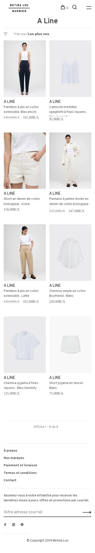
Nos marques (14, 458)
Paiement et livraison (20, 465)
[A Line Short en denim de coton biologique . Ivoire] (25, 161)
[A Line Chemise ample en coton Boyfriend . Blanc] (70, 253)
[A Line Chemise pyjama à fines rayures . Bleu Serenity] (25, 345)
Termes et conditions (20, 473)
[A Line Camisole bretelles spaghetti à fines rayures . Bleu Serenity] (70, 69)
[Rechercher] (75, 8)
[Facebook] (5, 525)
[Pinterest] (22, 525)
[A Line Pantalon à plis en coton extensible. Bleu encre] (25, 69)
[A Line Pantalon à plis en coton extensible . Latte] (25, 253)
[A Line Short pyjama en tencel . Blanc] (70, 345)
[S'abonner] (85, 512)
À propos (10, 451)
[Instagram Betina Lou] (13, 525)
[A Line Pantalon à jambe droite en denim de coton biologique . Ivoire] (70, 161)
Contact (10, 480)
